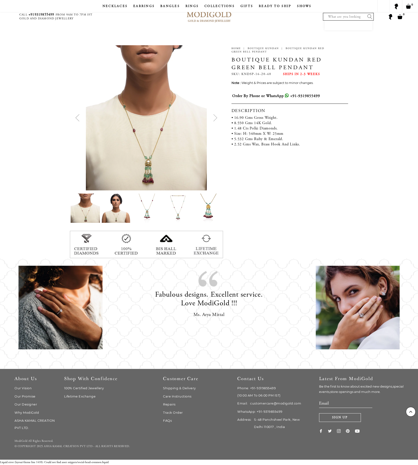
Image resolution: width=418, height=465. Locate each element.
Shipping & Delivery (179, 388)
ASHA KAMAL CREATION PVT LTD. (35, 424)
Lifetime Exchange (80, 396)
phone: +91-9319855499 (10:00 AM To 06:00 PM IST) (258, 391)
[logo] (209, 12)
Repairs (169, 404)
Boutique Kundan (263, 48)
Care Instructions (177, 396)
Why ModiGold (27, 412)
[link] (323, 430)
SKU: (235, 74)
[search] (368, 16)
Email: (269, 403)
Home (236, 48)
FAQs (167, 420)
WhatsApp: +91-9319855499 (259, 411)
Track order (173, 412)
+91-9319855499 (304, 96)
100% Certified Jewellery (84, 388)
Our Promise (25, 396)
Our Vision (23, 388)
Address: (268, 423)
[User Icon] (390, 16)
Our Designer (26, 404)
